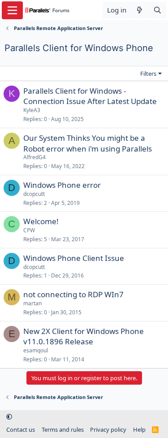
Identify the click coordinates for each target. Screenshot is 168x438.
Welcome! (41, 221)
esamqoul (35, 350)
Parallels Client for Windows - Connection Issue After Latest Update (90, 96)
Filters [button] (148, 73)
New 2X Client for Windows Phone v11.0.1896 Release (83, 336)
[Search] (157, 10)
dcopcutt (34, 194)
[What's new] (139, 10)
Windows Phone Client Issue (73, 258)
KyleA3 (31, 110)
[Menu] (12, 10)
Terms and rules (63, 429)
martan (32, 303)
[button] (9, 417)
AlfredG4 (34, 157)
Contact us (20, 429)
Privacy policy (108, 429)
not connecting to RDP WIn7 (73, 294)
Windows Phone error (62, 185)
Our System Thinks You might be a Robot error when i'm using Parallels (87, 143)
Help (139, 429)
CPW (29, 230)
